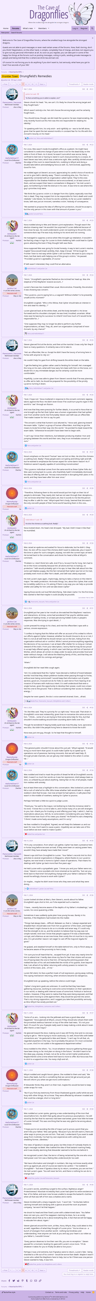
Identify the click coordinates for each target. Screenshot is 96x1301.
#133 (91, 744)
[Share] (87, 89)
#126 (91, 395)
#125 (91, 340)
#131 (91, 608)
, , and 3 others (43, 1006)
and (36, 214)
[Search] (92, 28)
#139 (91, 1109)
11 (36, 84)
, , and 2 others (50, 701)
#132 (91, 707)
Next (42, 84)
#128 (91, 488)
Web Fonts (46, 1299)
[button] (34, 28)
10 (32, 84)
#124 (91, 275)
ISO (83, 89)
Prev (5, 84)
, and (41, 138)
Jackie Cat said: (31, 94)
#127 (91, 452)
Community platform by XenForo (48, 1297)
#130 (91, 543)
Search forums (16, 32)
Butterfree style (9, 1292)
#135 (91, 841)
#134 (91, 770)
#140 (91, 1185)
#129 (91, 515)
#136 (91, 895)
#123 (91, 220)
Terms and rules (61, 1292)
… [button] (13, 84)
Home (5, 28)
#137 (91, 1013)
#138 (91, 1070)
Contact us (49, 1292)
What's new (28, 28)
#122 (91, 145)
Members (42, 28)
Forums (15, 28)
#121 (91, 89)
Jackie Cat (6, 80)
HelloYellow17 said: (33, 520)
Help (82, 1292)
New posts (5, 32)
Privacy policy (74, 1292)
